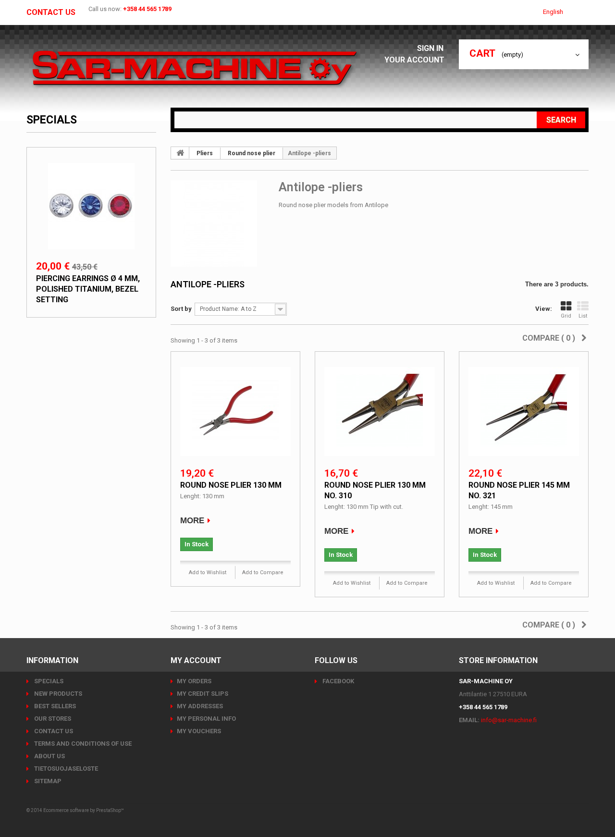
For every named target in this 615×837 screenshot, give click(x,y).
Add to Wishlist (207, 572)
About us (49, 756)
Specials (51, 119)
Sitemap (47, 781)
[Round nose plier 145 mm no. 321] (523, 410)
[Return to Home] (180, 153)
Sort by (181, 308)
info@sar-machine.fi (509, 720)
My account (196, 660)
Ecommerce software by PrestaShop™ (83, 810)
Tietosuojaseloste (65, 768)
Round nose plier (251, 153)
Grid (566, 316)
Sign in (431, 48)
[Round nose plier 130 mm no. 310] (379, 410)
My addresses (200, 706)
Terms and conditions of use (82, 743)
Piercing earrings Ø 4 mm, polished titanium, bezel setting (88, 289)
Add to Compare (262, 572)
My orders (194, 681)
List (582, 316)
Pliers (205, 153)
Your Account (414, 59)
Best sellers (54, 706)
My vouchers (199, 731)
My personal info (206, 718)
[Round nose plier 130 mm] (235, 410)
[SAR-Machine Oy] (194, 68)
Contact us (50, 12)
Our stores (52, 718)
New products (57, 693)
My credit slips (202, 693)
